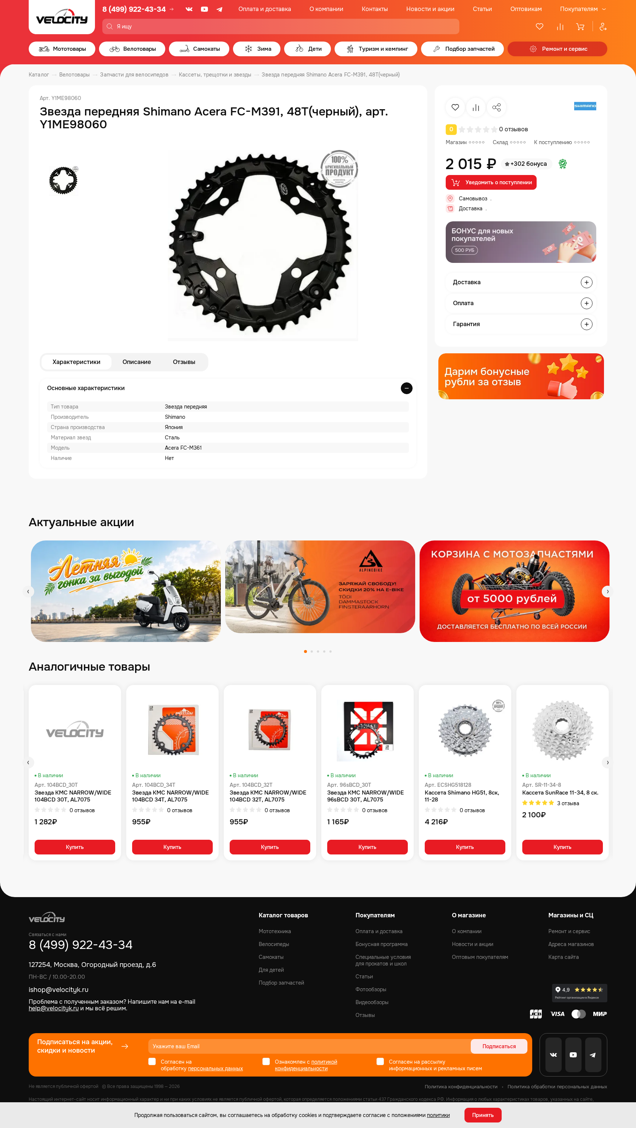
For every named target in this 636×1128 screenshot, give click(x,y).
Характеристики (76, 362)
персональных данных (215, 1068)
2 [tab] (312, 651)
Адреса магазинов (571, 944)
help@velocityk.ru (54, 1008)
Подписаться (499, 1046)
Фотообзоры (371, 989)
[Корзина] (580, 26)
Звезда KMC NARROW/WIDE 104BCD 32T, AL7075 (268, 796)
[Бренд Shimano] (585, 107)
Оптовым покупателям (480, 957)
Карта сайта (563, 957)
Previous (28, 591)
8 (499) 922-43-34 (134, 9)
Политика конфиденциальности (461, 1086)
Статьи (482, 9)
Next (608, 591)
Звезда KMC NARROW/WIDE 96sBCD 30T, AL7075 (365, 796)
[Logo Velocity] (62, 17)
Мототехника (275, 931)
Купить (75, 847)
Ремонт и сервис (569, 931)
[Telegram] (220, 9)
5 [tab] (330, 651)
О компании (326, 9)
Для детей (271, 970)
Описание (137, 362)
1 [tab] (305, 651)
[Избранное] (539, 26)
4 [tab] (324, 651)
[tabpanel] (126, 591)
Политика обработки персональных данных (557, 1086)
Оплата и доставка (265, 9)
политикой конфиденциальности (306, 1065)
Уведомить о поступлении (499, 182)
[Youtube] (204, 9)
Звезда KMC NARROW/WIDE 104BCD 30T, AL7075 (73, 796)
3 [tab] (318, 651)
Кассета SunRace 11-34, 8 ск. (560, 792)
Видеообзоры (372, 1002)
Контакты (375, 9)
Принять (483, 1115)
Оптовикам (526, 9)
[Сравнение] (560, 26)
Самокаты (271, 957)
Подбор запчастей (281, 982)
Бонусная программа (382, 944)
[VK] (189, 9)
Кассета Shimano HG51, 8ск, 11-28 (462, 796)
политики (438, 1115)
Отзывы (184, 362)
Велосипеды (274, 944)
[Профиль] (600, 26)
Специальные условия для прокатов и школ (383, 960)
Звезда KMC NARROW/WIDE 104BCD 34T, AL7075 (170, 796)
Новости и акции (430, 9)
